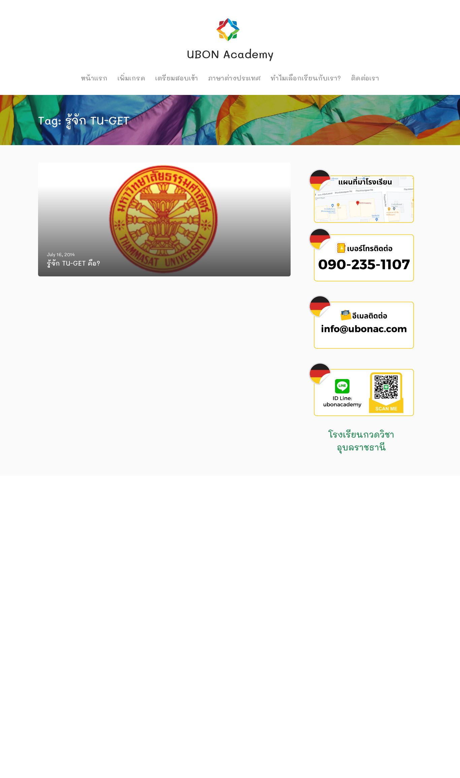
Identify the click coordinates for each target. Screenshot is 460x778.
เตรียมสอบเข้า (176, 78)
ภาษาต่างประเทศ (234, 78)
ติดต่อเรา (365, 78)
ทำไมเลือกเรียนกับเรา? (305, 78)
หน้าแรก (94, 78)
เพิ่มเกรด (131, 78)
